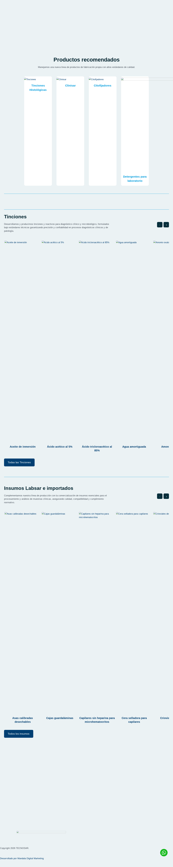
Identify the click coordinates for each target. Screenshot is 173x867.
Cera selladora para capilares (134, 720)
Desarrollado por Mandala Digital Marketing (22, 858)
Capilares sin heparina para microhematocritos (97, 720)
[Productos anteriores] (159, 224)
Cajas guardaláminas (59, 718)
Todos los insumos (18, 733)
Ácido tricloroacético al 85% (97, 448)
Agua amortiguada (134, 446)
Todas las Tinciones (19, 462)
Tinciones (38, 85)
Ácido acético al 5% (59, 446)
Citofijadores (102, 85)
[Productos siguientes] (166, 224)
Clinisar (70, 85)
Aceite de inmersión (23, 446)
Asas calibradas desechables (22, 720)
